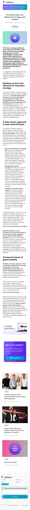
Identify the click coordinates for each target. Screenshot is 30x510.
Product (4, 479)
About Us (18, 481)
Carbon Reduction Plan (13, 505)
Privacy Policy (24, 505)
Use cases (18, 479)
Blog (3, 481)
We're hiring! (5, 484)
